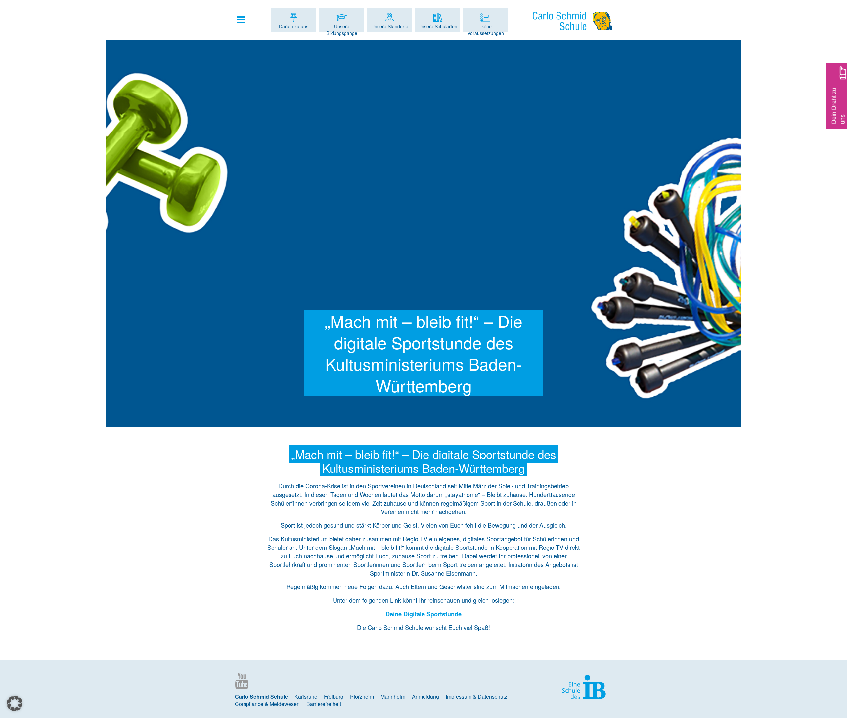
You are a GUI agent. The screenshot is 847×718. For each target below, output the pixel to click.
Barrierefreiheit (323, 704)
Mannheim (392, 696)
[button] (14, 703)
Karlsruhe (305, 696)
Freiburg (333, 696)
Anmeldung (425, 696)
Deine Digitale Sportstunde (423, 614)
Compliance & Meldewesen (267, 704)
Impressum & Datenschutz (476, 696)
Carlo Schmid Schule (261, 696)
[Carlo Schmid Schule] (572, 21)
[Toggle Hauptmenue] (244, 19)
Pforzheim (362, 696)
